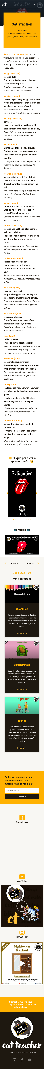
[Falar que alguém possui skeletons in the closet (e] (22, 963)
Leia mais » (22, 633)
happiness (27, 33)
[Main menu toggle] (40, 4)
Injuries (22, 720)
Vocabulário (22, 30)
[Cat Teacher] (4, 4)
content (19, 33)
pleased (10, 37)
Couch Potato (22, 664)
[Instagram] (22, 932)
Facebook (22, 822)
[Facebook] (22, 818)
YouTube (22, 881)
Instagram (22, 936)
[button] (34, 4)
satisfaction (18, 37)
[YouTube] (22, 876)
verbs (26, 37)
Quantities (22, 609)
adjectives (12, 33)
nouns (34, 33)
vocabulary (33, 37)
